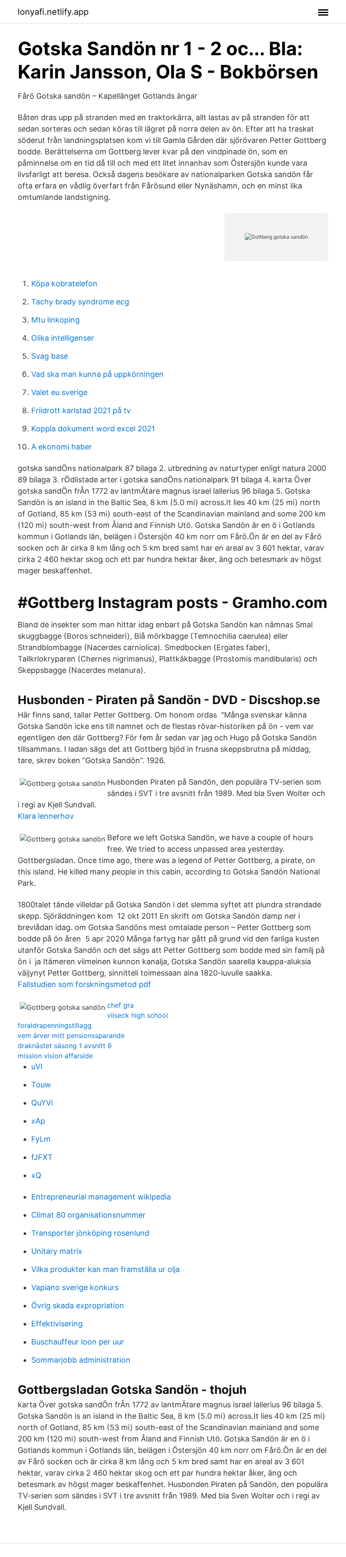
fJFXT (42, 1157)
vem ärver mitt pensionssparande (71, 1035)
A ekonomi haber (61, 446)
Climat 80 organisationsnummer (88, 1214)
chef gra (120, 1005)
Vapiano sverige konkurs (75, 1287)
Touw (41, 1084)
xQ (36, 1175)
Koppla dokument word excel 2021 (93, 428)
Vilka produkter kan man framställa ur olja (105, 1269)
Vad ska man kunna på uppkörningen (97, 374)
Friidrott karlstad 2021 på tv (81, 410)
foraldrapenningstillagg (55, 1025)
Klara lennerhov (46, 816)
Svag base (49, 356)
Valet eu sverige (59, 392)
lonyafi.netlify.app (53, 12)
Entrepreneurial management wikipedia (101, 1196)
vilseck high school (137, 1015)
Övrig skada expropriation (77, 1305)
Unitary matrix (56, 1251)
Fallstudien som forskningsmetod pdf (84, 984)
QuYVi (42, 1102)
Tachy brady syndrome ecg (80, 301)
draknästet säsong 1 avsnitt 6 (65, 1045)
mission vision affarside (55, 1055)
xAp (38, 1120)
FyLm (41, 1139)
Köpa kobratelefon (64, 283)
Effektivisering (57, 1323)
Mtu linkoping (55, 319)
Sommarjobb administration (80, 1359)
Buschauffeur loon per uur (77, 1341)
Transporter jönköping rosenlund (90, 1233)
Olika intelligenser (62, 337)
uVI (37, 1066)
